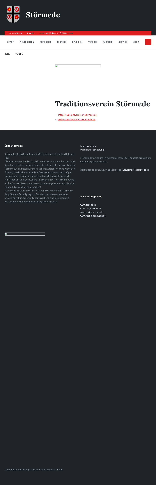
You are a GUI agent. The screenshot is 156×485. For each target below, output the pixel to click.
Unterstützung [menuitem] (15, 33)
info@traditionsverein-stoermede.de (77, 114)
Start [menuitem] (10, 41)
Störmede (43, 14)
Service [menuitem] (123, 41)
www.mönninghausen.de (93, 215)
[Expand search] (148, 42)
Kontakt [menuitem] (30, 33)
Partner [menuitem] (108, 41)
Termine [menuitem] (61, 41)
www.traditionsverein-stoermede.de (76, 119)
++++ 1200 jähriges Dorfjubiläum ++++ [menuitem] (56, 33)
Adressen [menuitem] (45, 41)
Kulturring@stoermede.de (135, 169)
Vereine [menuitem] (92, 41)
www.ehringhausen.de (91, 212)
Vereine (19, 54)
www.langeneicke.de (90, 208)
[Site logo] (13, 21)
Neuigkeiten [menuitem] (27, 41)
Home (7, 54)
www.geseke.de (88, 204)
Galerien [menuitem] (77, 41)
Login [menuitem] (136, 41)
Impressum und (88, 145)
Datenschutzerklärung (92, 149)
